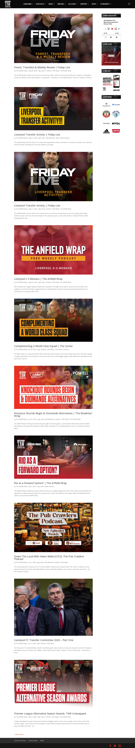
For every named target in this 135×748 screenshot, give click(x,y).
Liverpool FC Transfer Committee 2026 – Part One (43, 640)
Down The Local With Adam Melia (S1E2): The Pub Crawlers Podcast (49, 558)
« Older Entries (18, 734)
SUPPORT (83, 4)
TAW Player (55, 71)
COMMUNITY (105, 4)
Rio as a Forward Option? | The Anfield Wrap (40, 483)
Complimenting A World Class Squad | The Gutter (43, 346)
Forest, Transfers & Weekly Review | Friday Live (42, 67)
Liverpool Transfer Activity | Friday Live (37, 134)
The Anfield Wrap (21, 71)
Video (57, 138)
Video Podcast (64, 138)
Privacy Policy (33, 740)
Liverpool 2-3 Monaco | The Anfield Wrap (38, 279)
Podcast (48, 71)
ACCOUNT (72, 4)
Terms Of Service (20, 740)
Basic (43, 71)
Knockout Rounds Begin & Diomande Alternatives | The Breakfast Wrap (53, 414)
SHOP (94, 4)
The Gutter (58, 349)
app (40, 71)
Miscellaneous (50, 138)
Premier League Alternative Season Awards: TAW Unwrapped (50, 713)
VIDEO (50, 4)
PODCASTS (40, 4)
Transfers (66, 349)
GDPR (42, 740)
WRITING (61, 4)
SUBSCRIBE (27, 4)
